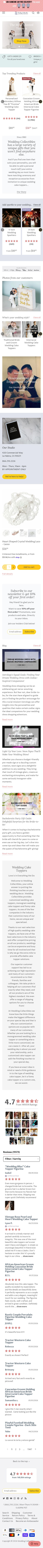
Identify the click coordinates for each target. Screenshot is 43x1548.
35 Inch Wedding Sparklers (31, 232)
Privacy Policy (22, 1518)
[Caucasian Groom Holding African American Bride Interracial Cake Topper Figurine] (31, 86)
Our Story (21, 192)
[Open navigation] (3, 13)
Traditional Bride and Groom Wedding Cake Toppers (12, 344)
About (34, 1518)
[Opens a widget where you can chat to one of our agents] (34, 1544)
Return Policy (18, 1515)
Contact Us (7, 1521)
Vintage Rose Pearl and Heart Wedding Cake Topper (21, 1218)
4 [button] (25, 309)
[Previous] (2, 101)
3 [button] (24, 46)
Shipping (16, 1512)
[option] (21, 35)
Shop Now (21, 41)
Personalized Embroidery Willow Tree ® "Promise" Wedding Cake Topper (12, 104)
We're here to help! (14, 476)
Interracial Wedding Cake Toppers (31, 343)
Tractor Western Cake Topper (18, 1341)
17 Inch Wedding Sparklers (11, 232)
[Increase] (13, 567)
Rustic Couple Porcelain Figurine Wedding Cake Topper (18, 1317)
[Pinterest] (18, 1498)
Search (5, 1512)
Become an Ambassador (27, 1521)
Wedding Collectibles (26, 1541)
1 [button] (19, 46)
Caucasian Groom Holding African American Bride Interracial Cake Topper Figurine (31, 104)
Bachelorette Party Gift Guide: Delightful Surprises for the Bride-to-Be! (20, 821)
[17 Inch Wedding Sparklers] (11, 217)
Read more (7, 719)
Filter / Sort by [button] (13, 1159)
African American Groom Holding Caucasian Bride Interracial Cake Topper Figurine (19, 1268)
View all (37, 73)
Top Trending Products (13, 73)
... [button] (26, 1256)
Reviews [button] (11, 1152)
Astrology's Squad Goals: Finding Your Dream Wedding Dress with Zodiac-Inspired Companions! (21, 677)
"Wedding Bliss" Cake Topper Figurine (17, 1168)
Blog (4, 645)
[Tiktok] (22, 1498)
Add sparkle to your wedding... (17, 204)
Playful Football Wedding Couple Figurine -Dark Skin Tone (20, 1425)
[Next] (40, 101)
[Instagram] (15, 1498)
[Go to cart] (38, 13)
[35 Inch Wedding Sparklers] (31, 217)
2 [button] (21, 46)
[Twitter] (4, 1498)
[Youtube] (11, 1498)
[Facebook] (7, 1498)
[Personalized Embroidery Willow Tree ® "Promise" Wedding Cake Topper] (11, 86)
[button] (11, 118)
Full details (7, 574)
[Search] (33, 13)
